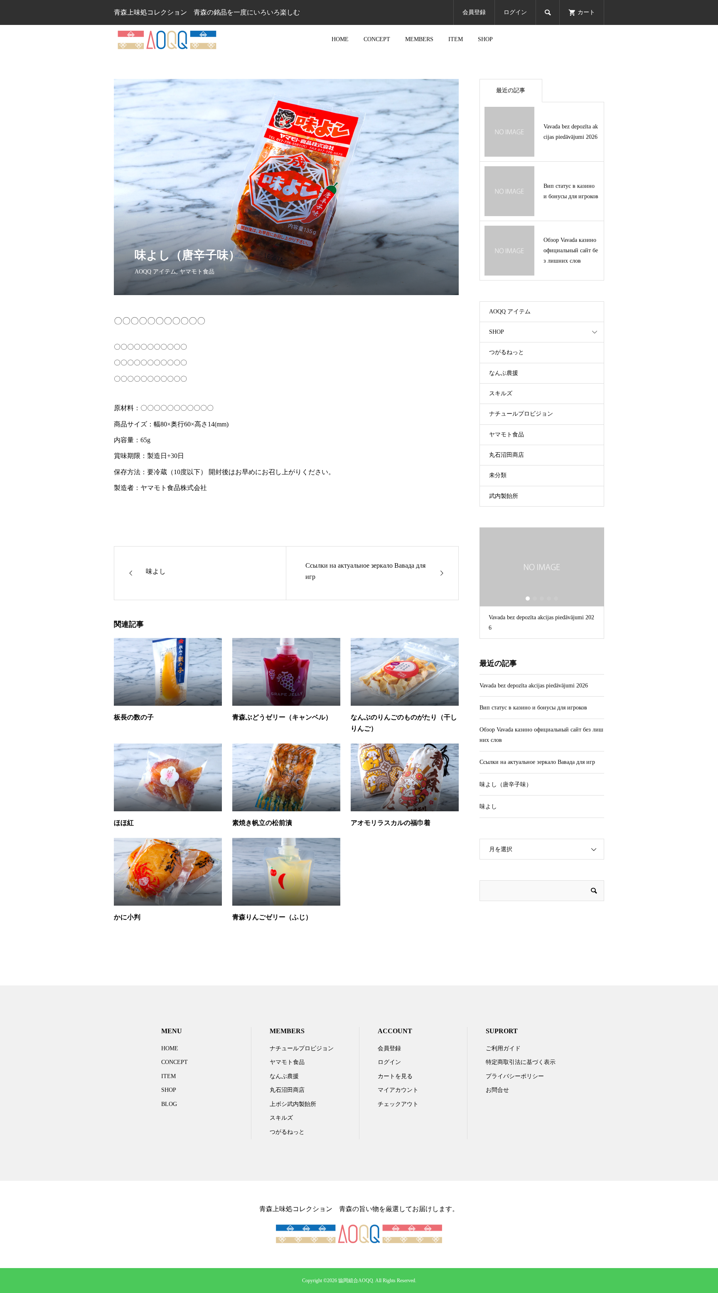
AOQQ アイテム (155, 271)
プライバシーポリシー (515, 1076)
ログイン (515, 12)
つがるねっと (506, 352)
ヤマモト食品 (197, 271)
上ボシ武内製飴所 (293, 1104)
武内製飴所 (503, 496)
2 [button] (534, 598)
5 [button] (556, 598)
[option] (541, 583)
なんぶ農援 (503, 373)
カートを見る (395, 1076)
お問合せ (497, 1090)
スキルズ (500, 393)
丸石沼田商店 (506, 455)
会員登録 (474, 12)
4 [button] (549, 598)
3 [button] (541, 598)
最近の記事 (510, 90)
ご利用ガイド (503, 1048)
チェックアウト (398, 1104)
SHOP (485, 39)
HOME (340, 39)
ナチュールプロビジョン (521, 414)
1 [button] (527, 598)
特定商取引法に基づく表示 (521, 1062)
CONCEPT (377, 39)
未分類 (498, 475)
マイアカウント (398, 1090)
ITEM (455, 39)
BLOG (169, 1104)
